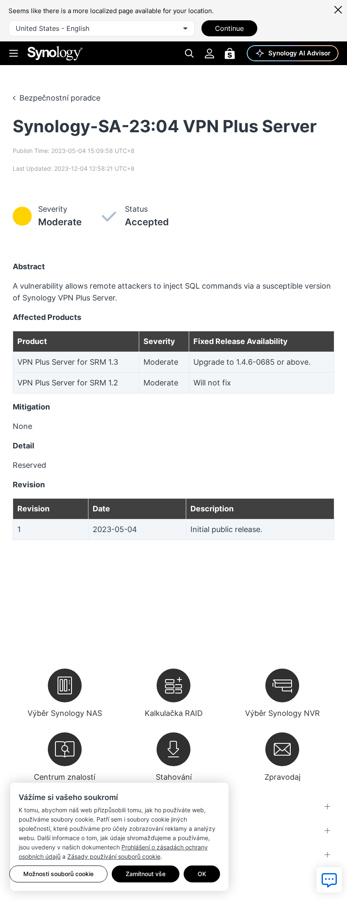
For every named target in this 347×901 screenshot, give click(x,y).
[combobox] (101, 28)
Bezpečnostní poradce (59, 97)
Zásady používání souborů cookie (113, 856)
